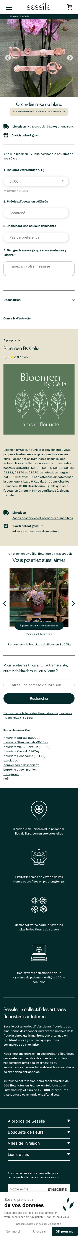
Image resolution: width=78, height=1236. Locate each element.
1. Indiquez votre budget (23, 170)
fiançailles (11, 774)
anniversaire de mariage (21, 765)
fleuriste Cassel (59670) (21, 751)
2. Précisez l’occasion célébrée (25, 201)
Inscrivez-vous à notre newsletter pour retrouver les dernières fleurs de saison (33, 1175)
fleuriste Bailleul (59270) (21, 738)
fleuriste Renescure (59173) (24, 756)
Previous (8, 58)
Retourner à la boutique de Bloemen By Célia (39, 644)
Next (70, 58)
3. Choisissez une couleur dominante (29, 226)
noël (6, 778)
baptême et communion (20, 769)
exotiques (10, 760)
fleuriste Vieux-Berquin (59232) (26, 747)
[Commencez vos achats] (70, 8)
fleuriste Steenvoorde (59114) (25, 742)
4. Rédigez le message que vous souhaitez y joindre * (34, 252)
